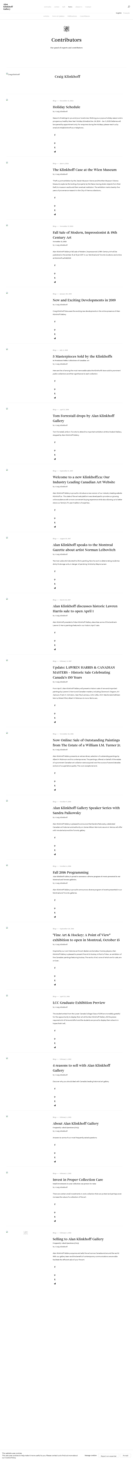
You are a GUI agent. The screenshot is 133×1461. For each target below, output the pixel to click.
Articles (46, 16)
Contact (88, 7)
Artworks (47, 7)
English (119, 13)
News (70, 7)
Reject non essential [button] (108, 1456)
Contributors (85, 16)
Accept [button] (125, 1456)
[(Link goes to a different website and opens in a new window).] (88, 135)
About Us (78, 7)
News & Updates (58, 16)
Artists (56, 7)
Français (126, 13)
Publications (72, 16)
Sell (63, 7)
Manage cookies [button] (91, 1456)
